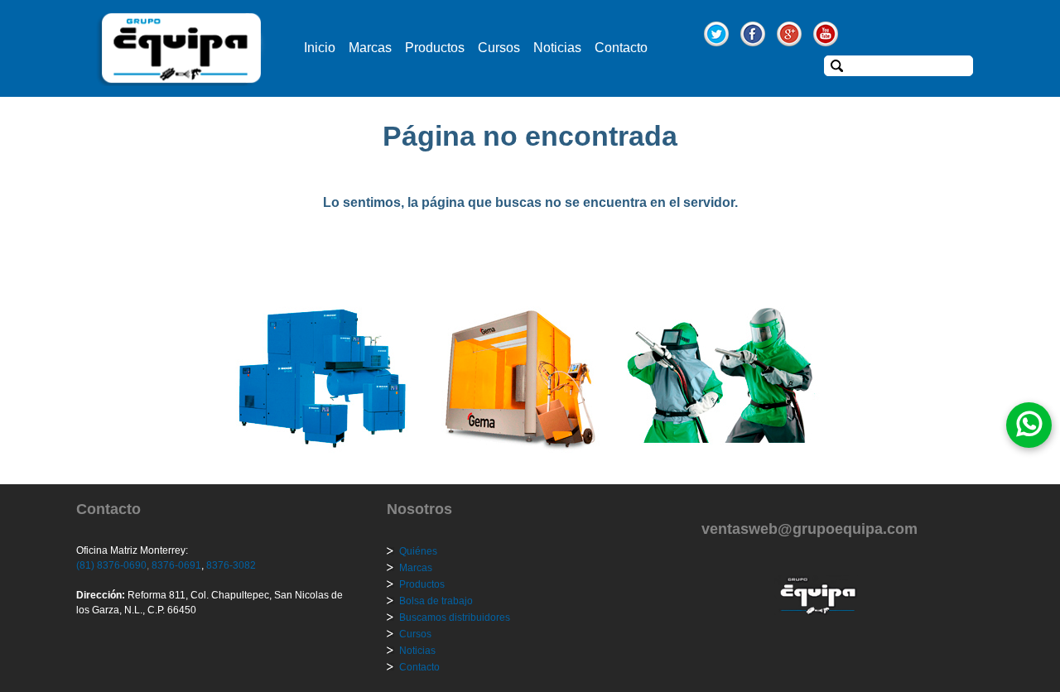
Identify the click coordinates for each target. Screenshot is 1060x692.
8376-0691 (175, 565)
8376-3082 (230, 565)
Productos (435, 48)
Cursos (499, 48)
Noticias (557, 48)
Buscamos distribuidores (454, 617)
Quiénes (418, 551)
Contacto (621, 48)
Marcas (370, 48)
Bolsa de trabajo (436, 601)
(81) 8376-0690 (111, 565)
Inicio (319, 48)
